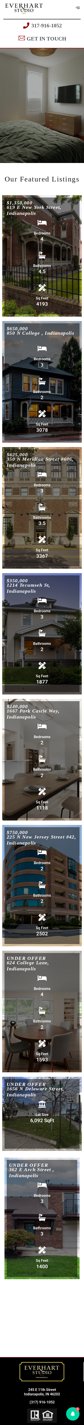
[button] (73, 1414)
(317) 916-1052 (42, 1402)
